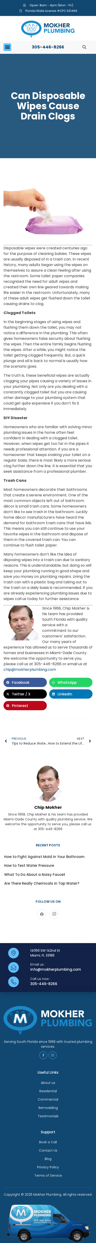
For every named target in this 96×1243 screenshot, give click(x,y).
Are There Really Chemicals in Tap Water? (41, 883)
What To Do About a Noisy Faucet (34, 874)
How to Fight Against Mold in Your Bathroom (44, 856)
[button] (7, 47)
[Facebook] (41, 914)
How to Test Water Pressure (29, 865)
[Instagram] (54, 914)
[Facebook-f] (43, 1055)
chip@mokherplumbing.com (29, 669)
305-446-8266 (48, 47)
